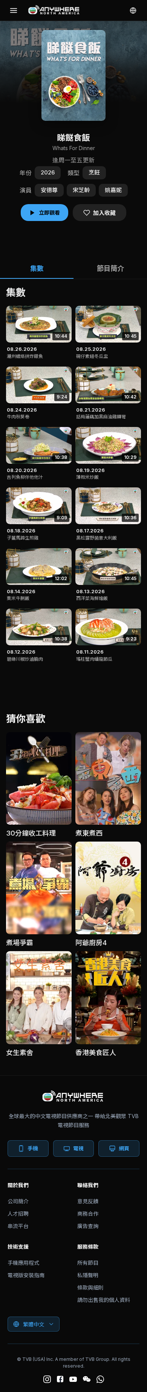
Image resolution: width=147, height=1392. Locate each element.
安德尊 (49, 190)
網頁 (124, 1148)
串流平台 (18, 1226)
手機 (33, 1148)
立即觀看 (49, 212)
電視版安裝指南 (26, 1275)
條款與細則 (90, 1287)
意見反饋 (87, 1201)
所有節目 (87, 1263)
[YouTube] (73, 1379)
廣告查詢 (87, 1226)
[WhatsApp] (100, 1379)
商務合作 (87, 1213)
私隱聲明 (87, 1275)
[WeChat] (86, 1379)
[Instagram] (47, 1379)
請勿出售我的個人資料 (103, 1300)
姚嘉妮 (113, 190)
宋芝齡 (81, 190)
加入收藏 (104, 212)
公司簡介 (18, 1201)
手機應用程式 (23, 1263)
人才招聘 (18, 1213)
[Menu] (13, 10)
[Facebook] (60, 1379)
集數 (37, 268)
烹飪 (94, 172)
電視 (78, 1148)
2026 (48, 172)
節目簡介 (110, 268)
